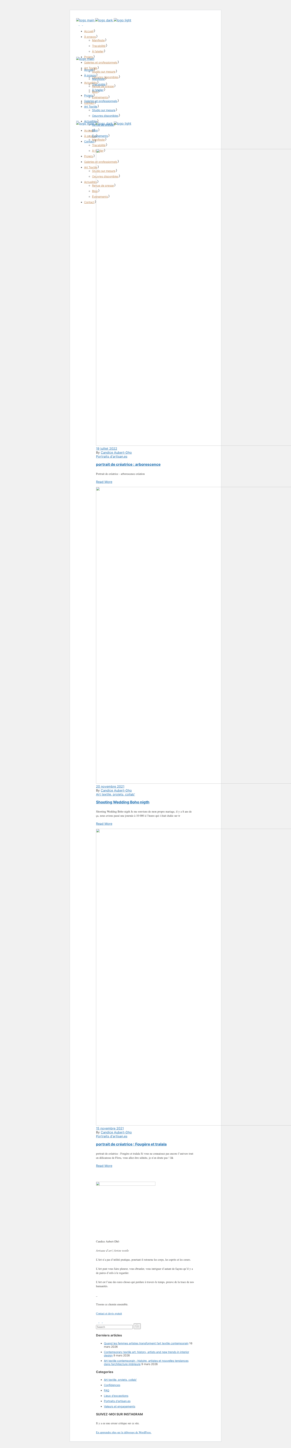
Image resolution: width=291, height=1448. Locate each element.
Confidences (112, 1385)
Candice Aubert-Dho (116, 452)
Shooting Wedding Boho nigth (122, 802)
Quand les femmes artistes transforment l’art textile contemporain (146, 1343)
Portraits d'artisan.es (111, 456)
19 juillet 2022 (106, 448)
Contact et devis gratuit (109, 1313)
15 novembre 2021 (110, 1128)
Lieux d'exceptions (116, 1395)
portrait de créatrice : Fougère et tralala (131, 1144)
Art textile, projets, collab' (115, 794)
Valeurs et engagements (119, 1406)
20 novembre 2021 (110, 786)
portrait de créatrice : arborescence (128, 464)
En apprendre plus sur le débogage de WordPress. (123, 1432)
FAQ (106, 1390)
